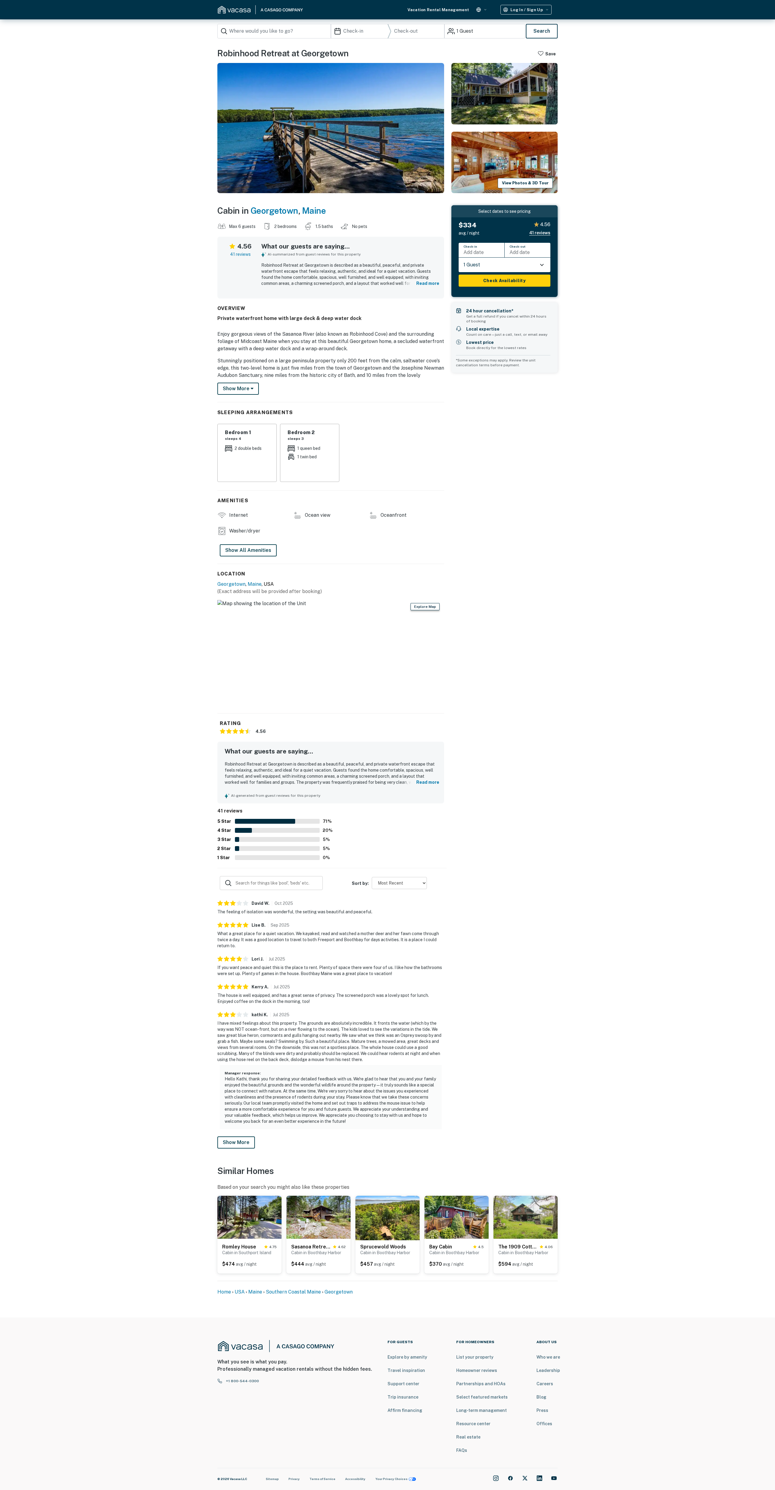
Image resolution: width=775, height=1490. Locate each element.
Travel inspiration (406, 1370)
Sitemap (272, 1479)
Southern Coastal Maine (293, 1292)
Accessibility (355, 1479)
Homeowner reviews (476, 1370)
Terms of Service (322, 1479)
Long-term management (481, 1410)
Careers (544, 1383)
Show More (236, 1142)
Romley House (239, 1247)
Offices (544, 1423)
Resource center (473, 1423)
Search (541, 31)
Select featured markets (482, 1397)
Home (224, 1292)
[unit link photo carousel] (249, 1217)
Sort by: (360, 883)
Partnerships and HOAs (481, 1383)
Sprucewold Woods (383, 1247)
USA (240, 1292)
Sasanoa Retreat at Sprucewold (311, 1247)
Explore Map (425, 607)
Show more (237, 388)
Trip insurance (403, 1397)
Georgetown (274, 211)
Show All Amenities (248, 550)
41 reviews (240, 254)
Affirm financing (405, 1410)
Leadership (548, 1370)
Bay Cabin (440, 1247)
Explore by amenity (407, 1357)
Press (542, 1410)
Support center (403, 1383)
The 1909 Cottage (517, 1247)
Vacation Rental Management (438, 10)
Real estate (468, 1437)
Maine (314, 211)
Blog (541, 1397)
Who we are (548, 1357)
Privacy (294, 1479)
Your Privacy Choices (391, 1479)
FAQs (461, 1450)
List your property (474, 1357)
